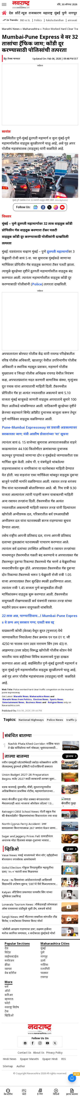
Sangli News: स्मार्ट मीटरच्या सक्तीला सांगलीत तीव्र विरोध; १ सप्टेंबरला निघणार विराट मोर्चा (29, 919)
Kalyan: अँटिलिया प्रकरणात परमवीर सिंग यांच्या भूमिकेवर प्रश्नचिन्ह (27, 894)
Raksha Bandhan (55, 20)
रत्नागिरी (45, 969)
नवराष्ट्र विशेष (12, 1007)
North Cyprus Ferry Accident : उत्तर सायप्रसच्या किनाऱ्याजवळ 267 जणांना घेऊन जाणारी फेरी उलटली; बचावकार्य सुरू (29, 826)
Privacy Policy (54, 1052)
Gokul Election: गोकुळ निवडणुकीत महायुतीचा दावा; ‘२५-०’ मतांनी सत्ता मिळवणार (27, 869)
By (12, 58)
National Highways (31, 720)
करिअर (9, 995)
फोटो (7, 1003)
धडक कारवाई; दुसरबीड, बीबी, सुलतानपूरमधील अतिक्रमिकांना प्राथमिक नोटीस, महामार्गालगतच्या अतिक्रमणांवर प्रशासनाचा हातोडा (27, 789)
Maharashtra (31, 29)
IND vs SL (25, 20)
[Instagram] (55, 207)
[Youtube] (62, 207)
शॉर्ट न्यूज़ (21, 13)
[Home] (4, 13)
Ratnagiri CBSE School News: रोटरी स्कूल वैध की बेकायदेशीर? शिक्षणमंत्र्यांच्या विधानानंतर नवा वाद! (29, 813)
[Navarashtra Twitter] (55, 1043)
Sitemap (8, 1066)
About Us (38, 1052)
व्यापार (8, 969)
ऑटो (7, 991)
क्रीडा (7, 965)
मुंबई (57, 13)
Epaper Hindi (49, 1059)
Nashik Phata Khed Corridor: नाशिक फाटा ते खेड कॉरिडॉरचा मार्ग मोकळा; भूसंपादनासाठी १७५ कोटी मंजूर (34, 746)
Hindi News (9, 1059)
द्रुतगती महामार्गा (57, 251)
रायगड (44, 977)
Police (37, 284)
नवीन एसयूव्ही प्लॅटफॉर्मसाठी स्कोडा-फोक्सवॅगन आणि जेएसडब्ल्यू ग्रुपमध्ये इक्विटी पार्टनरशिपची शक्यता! (29, 764)
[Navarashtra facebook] (32, 1043)
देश (11, 13)
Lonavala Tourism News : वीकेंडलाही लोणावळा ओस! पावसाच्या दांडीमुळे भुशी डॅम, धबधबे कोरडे (29, 906)
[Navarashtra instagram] (40, 1043)
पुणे (64, 13)
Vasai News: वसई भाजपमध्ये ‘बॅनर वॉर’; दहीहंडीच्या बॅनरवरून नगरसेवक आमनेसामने (30, 857)
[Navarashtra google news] (25, 1043)
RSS (63, 1059)
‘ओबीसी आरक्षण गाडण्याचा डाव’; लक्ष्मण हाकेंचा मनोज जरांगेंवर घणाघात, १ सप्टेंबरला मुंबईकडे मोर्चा (28, 931)
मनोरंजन (9, 960)
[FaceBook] (43, 207)
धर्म (6, 987)
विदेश (8, 952)
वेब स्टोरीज (10, 973)
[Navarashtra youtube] (47, 1043)
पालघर (44, 973)
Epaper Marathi (29, 1059)
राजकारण (35, 13)
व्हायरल (9, 999)
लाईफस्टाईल (11, 956)
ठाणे (43, 960)
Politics (38, 20)
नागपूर (72, 13)
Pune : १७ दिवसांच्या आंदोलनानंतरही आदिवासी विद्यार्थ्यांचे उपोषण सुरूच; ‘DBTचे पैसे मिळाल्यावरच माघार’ (28, 882)
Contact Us (24, 1052)
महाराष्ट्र (47, 13)
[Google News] (35, 207)
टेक (7, 1011)
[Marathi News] (21, 4)
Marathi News (11, 29)
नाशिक (44, 965)
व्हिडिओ (9, 1015)
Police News (55, 720)
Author (21, 1066)
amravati (72, 20)
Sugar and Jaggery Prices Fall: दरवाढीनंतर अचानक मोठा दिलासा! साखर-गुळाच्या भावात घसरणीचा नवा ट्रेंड (27, 838)
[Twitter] (49, 207)
